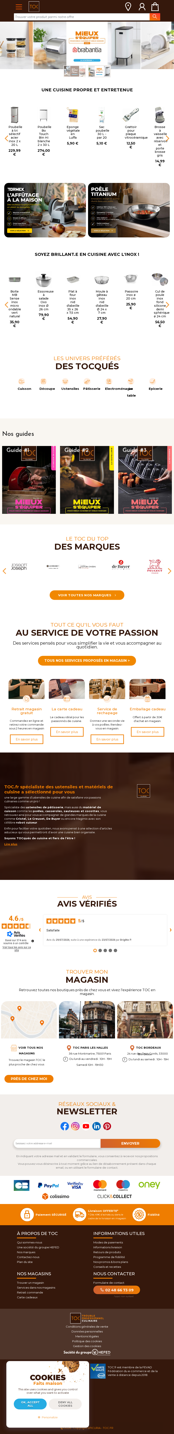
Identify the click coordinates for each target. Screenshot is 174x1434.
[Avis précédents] (40, 930)
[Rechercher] (155, 17)
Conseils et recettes (107, 1266)
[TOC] (34, 6)
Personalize (49, 1417)
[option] (14, 127)
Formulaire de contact (108, 1282)
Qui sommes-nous (29, 1242)
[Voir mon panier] (155, 6)
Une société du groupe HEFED (38, 1247)
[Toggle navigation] (19, 6)
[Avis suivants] (171, 930)
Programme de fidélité (109, 1257)
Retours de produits (107, 1252)
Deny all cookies (65, 1404)
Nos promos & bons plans (110, 1262)
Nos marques (26, 1252)
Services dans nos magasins (36, 1287)
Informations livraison (107, 1247)
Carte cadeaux (27, 1297)
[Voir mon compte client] (142, 6)
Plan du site (25, 1262)
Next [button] (168, 138)
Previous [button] (6, 138)
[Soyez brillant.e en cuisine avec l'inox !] (87, 45)
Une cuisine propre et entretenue (87, 89)
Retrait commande (30, 1292)
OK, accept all (30, 1404)
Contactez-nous (28, 1257)
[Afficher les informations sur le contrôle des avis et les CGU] (32, 941)
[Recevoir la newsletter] (130, 1143)
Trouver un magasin (30, 1282)
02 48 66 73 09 (118, 1290)
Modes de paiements (108, 1242)
